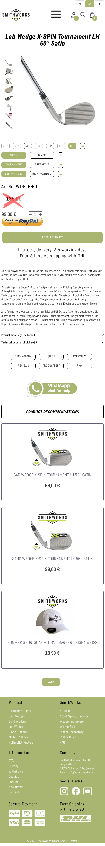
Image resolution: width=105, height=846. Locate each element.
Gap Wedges (17, 716)
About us (65, 711)
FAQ (79, 366)
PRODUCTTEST (51, 366)
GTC (11, 760)
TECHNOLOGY (23, 356)
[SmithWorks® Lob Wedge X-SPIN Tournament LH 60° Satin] (8, 63)
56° (50, 146)
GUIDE (51, 356)
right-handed (41, 174)
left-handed (14, 174)
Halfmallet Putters (21, 742)
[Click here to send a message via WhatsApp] (52, 388)
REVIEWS (23, 366)
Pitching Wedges (20, 711)
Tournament (14, 164)
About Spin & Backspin (75, 716)
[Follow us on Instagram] (64, 794)
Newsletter (16, 787)
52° (27, 146)
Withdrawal (16, 771)
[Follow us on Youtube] (87, 794)
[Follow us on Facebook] (76, 794)
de (80, 4)
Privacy (14, 766)
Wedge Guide (68, 726)
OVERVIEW (79, 356)
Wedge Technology (72, 721)
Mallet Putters (18, 737)
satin (14, 155)
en (89, 4)
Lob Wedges (17, 726)
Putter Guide (68, 737)
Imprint (13, 782)
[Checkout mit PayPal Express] (22, 225)
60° (72, 146)
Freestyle (42, 164)
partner (74, 841)
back (51, 682)
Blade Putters (18, 732)
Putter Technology (72, 732)
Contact (14, 792)
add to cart (52, 237)
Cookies (14, 776)
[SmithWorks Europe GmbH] (17, 15)
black (42, 155)
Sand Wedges (17, 721)
